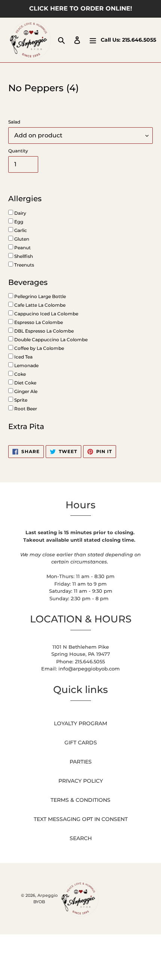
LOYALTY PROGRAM (80, 723)
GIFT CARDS (80, 742)
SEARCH (81, 838)
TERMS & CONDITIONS (80, 800)
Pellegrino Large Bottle (39, 296)
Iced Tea (23, 357)
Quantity (18, 151)
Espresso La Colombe (38, 322)
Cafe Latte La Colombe (39, 305)
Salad (14, 122)
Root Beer (25, 408)
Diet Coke (24, 383)
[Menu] (93, 40)
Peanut (22, 247)
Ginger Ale (25, 391)
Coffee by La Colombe (38, 348)
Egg (18, 221)
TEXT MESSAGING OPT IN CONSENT (81, 819)
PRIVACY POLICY (80, 780)
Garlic (20, 230)
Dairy (19, 213)
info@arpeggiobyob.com (89, 669)
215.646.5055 (139, 39)
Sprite (20, 400)
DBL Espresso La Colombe (43, 331)
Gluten (21, 239)
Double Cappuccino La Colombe (50, 339)
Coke (19, 374)
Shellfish (23, 256)
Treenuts (23, 265)
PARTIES (81, 761)
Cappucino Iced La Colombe (45, 313)
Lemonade (26, 365)
